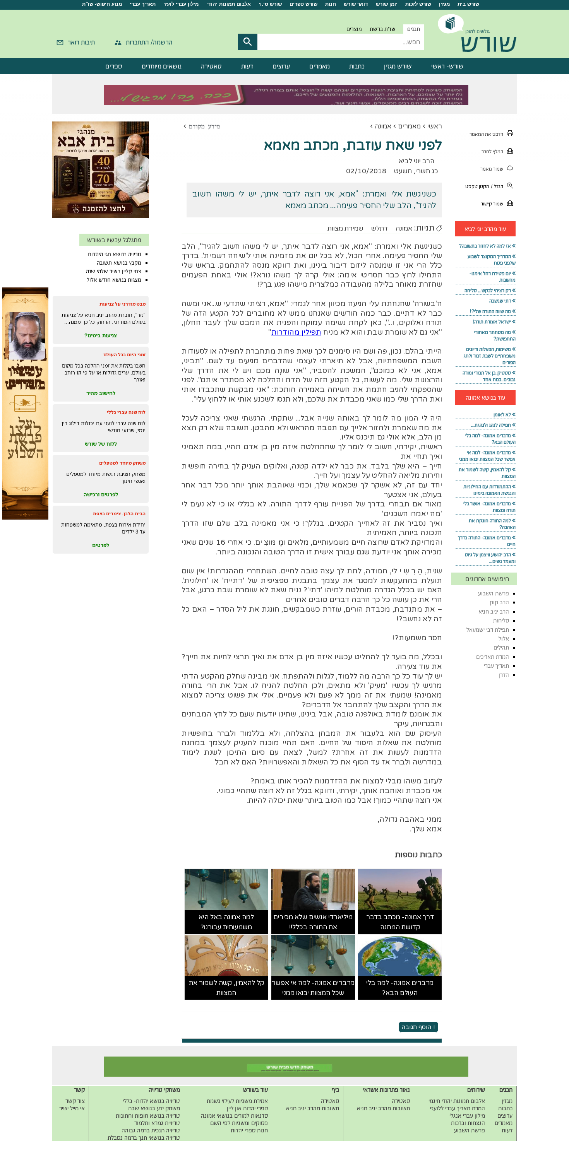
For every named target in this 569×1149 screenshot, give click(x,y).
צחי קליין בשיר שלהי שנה (113, 271)
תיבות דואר (81, 42)
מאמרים (319, 66)
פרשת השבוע (493, 593)
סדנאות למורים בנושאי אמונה (234, 1115)
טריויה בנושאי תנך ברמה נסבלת (144, 1137)
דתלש (379, 228)
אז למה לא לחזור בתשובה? (485, 246)
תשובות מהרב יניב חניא (383, 1108)
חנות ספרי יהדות (249, 1130)
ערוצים (281, 66)
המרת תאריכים (492, 656)
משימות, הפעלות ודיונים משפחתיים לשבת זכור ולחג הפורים (490, 356)
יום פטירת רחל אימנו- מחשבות (493, 276)
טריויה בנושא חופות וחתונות (148, 1115)
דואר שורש (356, 4)
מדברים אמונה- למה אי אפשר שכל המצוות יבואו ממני (313, 988)
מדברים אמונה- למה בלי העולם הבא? (400, 988)
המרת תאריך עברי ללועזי (457, 1108)
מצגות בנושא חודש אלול (114, 279)
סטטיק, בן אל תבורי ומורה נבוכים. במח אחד (489, 376)
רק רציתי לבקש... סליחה (487, 290)
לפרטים (100, 545)
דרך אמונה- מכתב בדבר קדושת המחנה (400, 922)
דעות (247, 66)
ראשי (434, 126)
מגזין (444, 4)
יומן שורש (387, 4)
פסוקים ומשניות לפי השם (239, 1123)
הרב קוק (499, 602)
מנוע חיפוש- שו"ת (102, 4)
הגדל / (497, 186)
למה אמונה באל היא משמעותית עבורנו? (226, 922)
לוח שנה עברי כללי (126, 412)
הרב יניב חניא (493, 611)
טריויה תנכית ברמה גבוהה (151, 1130)
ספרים (113, 66)
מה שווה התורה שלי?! (490, 311)
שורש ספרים (303, 4)
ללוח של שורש (101, 443)
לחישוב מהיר (100, 393)
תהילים (501, 647)
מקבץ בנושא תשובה (119, 262)
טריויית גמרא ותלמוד (157, 1123)
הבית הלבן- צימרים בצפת (119, 513)
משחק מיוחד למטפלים (122, 463)
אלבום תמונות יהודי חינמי (456, 1101)
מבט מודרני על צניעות (122, 304)
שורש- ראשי (447, 66)
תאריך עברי (143, 4)
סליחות (501, 620)
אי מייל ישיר (72, 1108)
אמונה (383, 126)
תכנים (413, 29)
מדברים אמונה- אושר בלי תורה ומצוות (489, 506)
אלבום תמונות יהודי (228, 4)
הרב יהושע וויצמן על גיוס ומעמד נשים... (490, 557)
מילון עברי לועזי (181, 4)
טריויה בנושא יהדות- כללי (151, 1101)
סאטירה (211, 66)
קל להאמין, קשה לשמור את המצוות (226, 988)
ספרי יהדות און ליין (247, 1108)
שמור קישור (492, 203)
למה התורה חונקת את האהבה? (492, 523)
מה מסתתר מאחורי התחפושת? (495, 335)
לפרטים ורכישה (101, 494)
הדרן (504, 675)
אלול (504, 638)
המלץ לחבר (492, 151)
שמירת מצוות (345, 228)
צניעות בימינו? (100, 335)
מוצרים (354, 29)
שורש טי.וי (270, 4)
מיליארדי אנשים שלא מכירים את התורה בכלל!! (313, 922)
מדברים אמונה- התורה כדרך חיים (487, 540)
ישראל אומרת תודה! (492, 321)
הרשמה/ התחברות (149, 42)
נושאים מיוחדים (162, 66)
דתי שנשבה (500, 301)
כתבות (357, 66)
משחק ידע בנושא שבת (154, 1108)
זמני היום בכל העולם (124, 354)
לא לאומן (502, 414)
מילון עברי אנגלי (467, 1115)
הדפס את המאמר (486, 134)
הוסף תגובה (416, 1026)
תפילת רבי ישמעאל (487, 629)
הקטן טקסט (477, 186)
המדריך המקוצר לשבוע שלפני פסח (492, 259)
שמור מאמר (491, 169)
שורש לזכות (418, 4)
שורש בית (468, 4)
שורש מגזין (398, 66)
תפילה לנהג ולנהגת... (491, 425)
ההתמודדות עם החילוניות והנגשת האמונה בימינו (489, 489)
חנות (330, 4)
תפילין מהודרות (296, 332)
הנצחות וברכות (468, 1123)
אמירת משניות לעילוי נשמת (237, 1101)
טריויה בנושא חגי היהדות (114, 254)
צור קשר (75, 1101)
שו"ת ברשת (383, 29)
